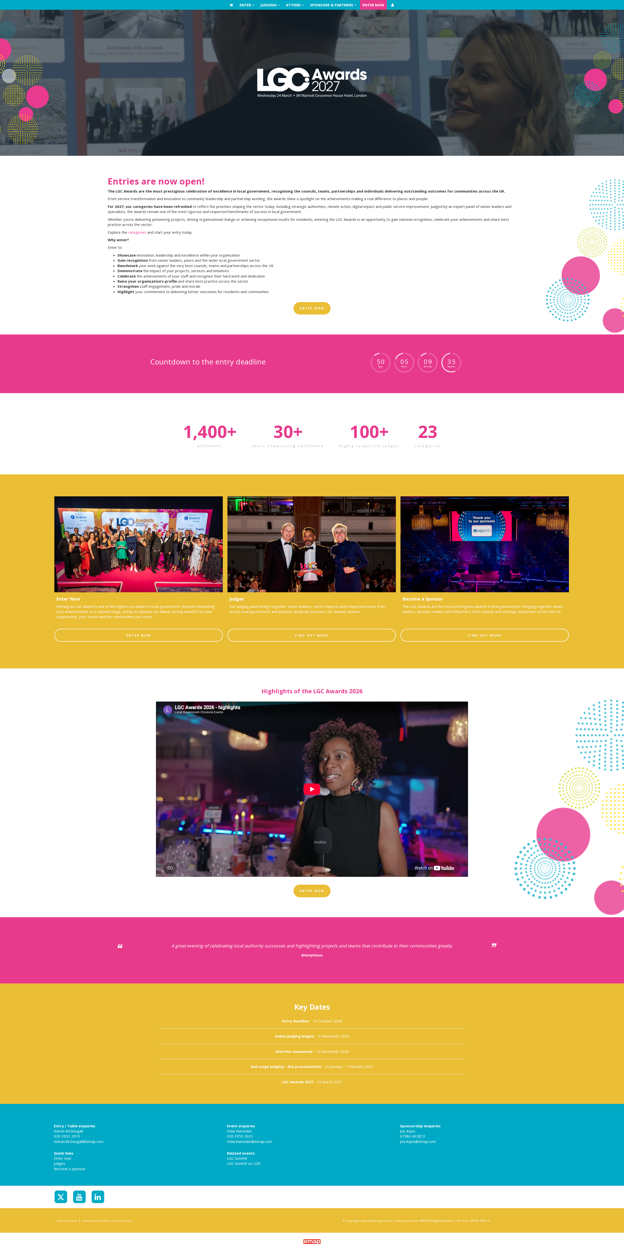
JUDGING (269, 4)
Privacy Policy (123, 1220)
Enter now (62, 1158)
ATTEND (294, 4)
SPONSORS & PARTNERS (332, 4)
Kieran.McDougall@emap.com (78, 1141)
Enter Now (138, 635)
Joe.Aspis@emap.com (418, 1141)
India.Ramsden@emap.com (249, 1141)
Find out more (312, 635)
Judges (59, 1163)
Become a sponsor (70, 1168)
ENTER (246, 4)
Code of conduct (66, 1220)
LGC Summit (237, 1158)
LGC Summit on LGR (243, 1163)
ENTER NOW (373, 4)
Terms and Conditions (95, 1220)
